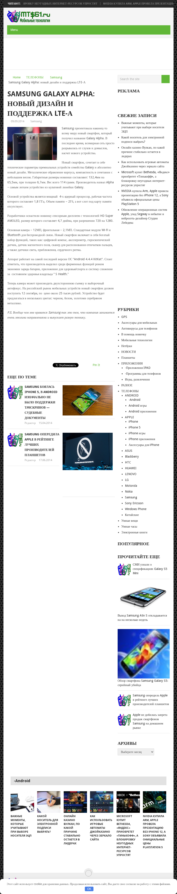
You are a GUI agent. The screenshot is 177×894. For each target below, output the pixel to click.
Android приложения (142, 411)
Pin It (96, 365)
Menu (14, 30)
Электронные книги (134, 532)
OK (89, 889)
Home (17, 77)
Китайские (132, 515)
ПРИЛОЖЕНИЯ (132, 363)
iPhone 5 (135, 427)
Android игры (138, 405)
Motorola (131, 485)
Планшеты (128, 357)
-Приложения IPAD (137, 367)
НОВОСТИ (128, 351)
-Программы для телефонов (143, 373)
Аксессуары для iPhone (144, 445)
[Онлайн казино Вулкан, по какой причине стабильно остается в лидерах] (75, 802)
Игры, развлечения (137, 379)
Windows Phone (135, 509)
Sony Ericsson (134, 503)
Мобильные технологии (136, 340)
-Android (134, 399)
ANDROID (132, 395)
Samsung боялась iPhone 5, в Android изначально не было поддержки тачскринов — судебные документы (41, 402)
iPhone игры (137, 433)
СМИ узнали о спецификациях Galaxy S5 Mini (150, 569)
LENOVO (130, 474)
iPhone (133, 421)
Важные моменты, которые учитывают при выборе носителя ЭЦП (142, 127)
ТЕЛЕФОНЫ (34, 77)
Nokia (129, 491)
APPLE (129, 417)
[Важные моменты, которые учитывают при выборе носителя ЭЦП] (22, 802)
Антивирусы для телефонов (139, 328)
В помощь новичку (133, 334)
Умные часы (129, 526)
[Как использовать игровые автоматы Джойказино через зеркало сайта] (101, 802)
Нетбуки (126, 346)
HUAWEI (130, 468)
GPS (124, 317)
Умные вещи (129, 520)
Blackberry (132, 456)
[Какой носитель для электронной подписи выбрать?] (48, 802)
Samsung (56, 77)
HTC (128, 462)
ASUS (128, 450)
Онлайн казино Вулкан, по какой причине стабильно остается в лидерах (143, 152)
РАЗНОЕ (127, 385)
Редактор (30, 423)
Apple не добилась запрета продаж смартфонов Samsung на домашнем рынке (150, 721)
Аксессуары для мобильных (139, 322)
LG (127, 480)
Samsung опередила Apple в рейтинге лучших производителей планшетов (151, 700)
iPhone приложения (142, 439)
